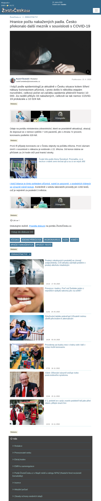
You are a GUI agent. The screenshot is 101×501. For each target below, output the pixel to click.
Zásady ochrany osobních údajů (28, 496)
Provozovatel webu (22, 453)
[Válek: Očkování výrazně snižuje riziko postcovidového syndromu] (27, 384)
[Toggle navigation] (96, 10)
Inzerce (17, 483)
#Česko (15, 240)
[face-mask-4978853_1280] (21, 116)
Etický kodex (19, 459)
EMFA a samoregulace (24, 466)
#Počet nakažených (22, 245)
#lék (65, 240)
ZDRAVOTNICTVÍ (31, 17)
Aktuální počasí (21, 489)
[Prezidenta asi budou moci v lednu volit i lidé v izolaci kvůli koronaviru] (27, 356)
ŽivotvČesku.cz (15, 17)
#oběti (74, 240)
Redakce (18, 446)
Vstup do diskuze (22, 232)
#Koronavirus (52, 240)
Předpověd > (5, 3)
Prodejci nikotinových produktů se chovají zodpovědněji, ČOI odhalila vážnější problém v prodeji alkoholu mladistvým (65, 262)
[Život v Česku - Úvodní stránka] (16, 10)
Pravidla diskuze (37, 226)
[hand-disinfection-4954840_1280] (40, 116)
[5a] (60, 116)
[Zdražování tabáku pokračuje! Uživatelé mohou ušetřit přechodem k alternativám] (27, 328)
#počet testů (43, 245)
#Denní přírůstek (31, 240)
